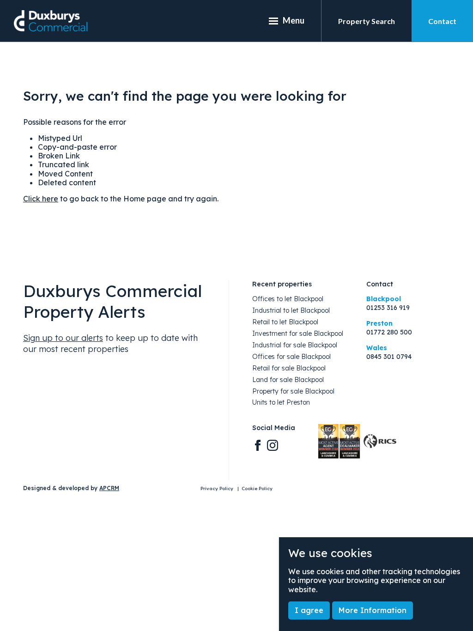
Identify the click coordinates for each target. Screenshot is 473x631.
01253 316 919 (388, 308)
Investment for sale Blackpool (297, 334)
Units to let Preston (281, 403)
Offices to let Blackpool (287, 299)
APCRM (109, 488)
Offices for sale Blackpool (291, 357)
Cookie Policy (257, 488)
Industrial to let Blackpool (291, 311)
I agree (309, 610)
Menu (293, 20)
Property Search (366, 21)
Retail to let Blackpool (285, 322)
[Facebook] (257, 445)
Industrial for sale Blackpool (294, 345)
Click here (40, 198)
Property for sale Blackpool (293, 391)
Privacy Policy (217, 488)
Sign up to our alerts (63, 338)
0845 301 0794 (389, 357)
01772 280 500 (389, 332)
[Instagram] (272, 445)
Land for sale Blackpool (288, 380)
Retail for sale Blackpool (289, 368)
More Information (372, 610)
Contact (442, 21)
